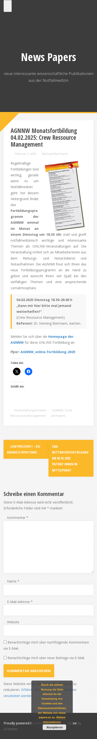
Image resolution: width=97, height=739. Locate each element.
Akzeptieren (54, 727)
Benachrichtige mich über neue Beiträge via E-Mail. (46, 658)
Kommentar (17, 517)
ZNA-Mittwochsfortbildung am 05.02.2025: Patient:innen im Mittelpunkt (70, 458)
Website (13, 622)
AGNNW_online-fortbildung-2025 (47, 352)
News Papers (48, 57)
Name (13, 581)
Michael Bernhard (54, 154)
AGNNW (57, 410)
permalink (57, 415)
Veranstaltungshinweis (30, 410)
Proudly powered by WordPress (28, 723)
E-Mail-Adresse (20, 601)
